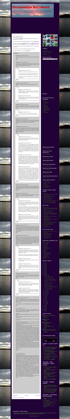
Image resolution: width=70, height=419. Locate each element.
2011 (44, 308)
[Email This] (25, 50)
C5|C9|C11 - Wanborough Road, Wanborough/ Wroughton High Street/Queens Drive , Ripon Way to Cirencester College (50, 348)
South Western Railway (47, 186)
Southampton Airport (47, 257)
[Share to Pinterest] (29, 50)
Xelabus (45, 111)
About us (45, 53)
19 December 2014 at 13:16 (24, 225)
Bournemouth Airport (47, 242)
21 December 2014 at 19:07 (26, 288)
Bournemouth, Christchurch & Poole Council (50, 231)
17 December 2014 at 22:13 (24, 62)
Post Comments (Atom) (20, 397)
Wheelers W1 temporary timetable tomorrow (50, 286)
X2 (36, 43)
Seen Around (45, 320)
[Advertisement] (35, 25)
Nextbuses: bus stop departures (48, 198)
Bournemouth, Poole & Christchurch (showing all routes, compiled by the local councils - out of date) (50, 209)
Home (26, 395)
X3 (37, 43)
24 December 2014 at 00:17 (27, 258)
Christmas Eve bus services (48, 285)
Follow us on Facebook (47, 54)
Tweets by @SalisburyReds (47, 169)
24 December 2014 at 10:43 (27, 263)
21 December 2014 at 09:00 (24, 235)
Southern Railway (46, 187)
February (46, 302)
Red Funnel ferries (46, 254)
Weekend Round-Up (47, 323)
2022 (44, 265)
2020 (44, 266)
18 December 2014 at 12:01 (27, 136)
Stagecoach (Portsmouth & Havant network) (50, 222)
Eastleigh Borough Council (47, 233)
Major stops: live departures (48, 52)
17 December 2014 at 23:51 (24, 83)
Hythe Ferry (45, 250)
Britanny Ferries (46, 243)
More (44, 104)
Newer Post (15, 395)
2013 (44, 305)
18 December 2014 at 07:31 (27, 95)
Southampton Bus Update (30, 7)
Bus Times (45, 193)
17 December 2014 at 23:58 (27, 89)
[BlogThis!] (26, 50)
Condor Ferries (46, 245)
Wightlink (45, 258)
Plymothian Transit (47, 325)
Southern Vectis (46, 106)
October (46, 292)
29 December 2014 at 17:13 (21, 353)
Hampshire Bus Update (47, 322)
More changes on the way (48, 289)
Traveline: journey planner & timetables (49, 201)
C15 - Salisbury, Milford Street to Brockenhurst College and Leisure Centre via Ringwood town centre (50, 357)
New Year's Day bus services (48, 276)
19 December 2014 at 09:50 (24, 184)
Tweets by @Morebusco (46, 173)
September (46, 293)
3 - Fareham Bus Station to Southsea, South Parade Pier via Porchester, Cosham (50, 370)
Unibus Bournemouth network (48, 224)
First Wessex (45, 103)
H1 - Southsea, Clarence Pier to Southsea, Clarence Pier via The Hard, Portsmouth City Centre (50, 367)
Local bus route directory (47, 51)
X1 (28, 41)
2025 (44, 262)
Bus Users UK (46, 244)
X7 (14, 44)
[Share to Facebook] (28, 50)
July (45, 296)
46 (38, 41)
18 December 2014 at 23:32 (27, 154)
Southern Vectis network (47, 221)
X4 (38, 43)
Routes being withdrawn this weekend (49, 279)
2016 (44, 271)
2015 (44, 273)
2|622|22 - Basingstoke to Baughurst (49, 405)
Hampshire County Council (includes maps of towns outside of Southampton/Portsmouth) (50, 213)
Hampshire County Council (47, 234)
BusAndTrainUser (46, 319)
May (45, 298)
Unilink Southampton (47, 110)
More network (46, 215)
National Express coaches (47, 252)
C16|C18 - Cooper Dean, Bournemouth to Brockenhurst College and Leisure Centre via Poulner (50, 354)
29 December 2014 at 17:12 (21, 308)
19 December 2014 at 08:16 (27, 166)
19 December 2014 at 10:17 (24, 193)
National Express (46, 185)
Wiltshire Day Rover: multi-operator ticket (50, 202)
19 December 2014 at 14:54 (27, 70)
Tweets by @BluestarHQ (46, 148)
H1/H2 (34, 44)
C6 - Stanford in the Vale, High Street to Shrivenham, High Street (49, 359)
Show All (57, 333)
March (46, 301)
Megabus (45, 251)
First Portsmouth (46, 102)
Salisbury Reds (46, 105)
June (45, 297)
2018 (44, 269)
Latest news (45, 50)
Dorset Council (46, 232)
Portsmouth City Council (47, 235)
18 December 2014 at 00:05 (24, 104)
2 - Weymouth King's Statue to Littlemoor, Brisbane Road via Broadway (50, 379)
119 (32, 41)
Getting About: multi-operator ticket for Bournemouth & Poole (49, 196)
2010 (44, 309)
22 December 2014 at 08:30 (27, 214)
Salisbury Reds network (47, 218)
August (46, 294)
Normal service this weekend (48, 282)
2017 (44, 270)
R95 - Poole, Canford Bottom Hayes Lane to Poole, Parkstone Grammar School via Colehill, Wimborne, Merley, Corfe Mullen (50, 389)
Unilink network (46, 225)
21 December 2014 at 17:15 (27, 248)
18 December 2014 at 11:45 (25, 126)
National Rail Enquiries (47, 253)
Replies (18, 68)
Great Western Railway (47, 182)
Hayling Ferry (45, 249)
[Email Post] (23, 50)
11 (28, 43)
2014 (44, 274)
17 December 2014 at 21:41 (24, 55)
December (46, 275)
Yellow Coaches (46, 112)
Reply (17, 59)
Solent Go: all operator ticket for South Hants (50, 200)
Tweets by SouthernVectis (46, 177)
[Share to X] (27, 50)
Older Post (38, 395)
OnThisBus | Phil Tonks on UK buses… (50, 329)
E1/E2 (32, 44)
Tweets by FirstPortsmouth (47, 154)
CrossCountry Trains (47, 181)
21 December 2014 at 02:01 (27, 200)
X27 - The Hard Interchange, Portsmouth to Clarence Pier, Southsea (50, 392)
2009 (44, 310)
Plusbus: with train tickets (47, 199)
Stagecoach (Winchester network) (48, 223)
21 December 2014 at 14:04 (24, 273)
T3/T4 (38, 44)
